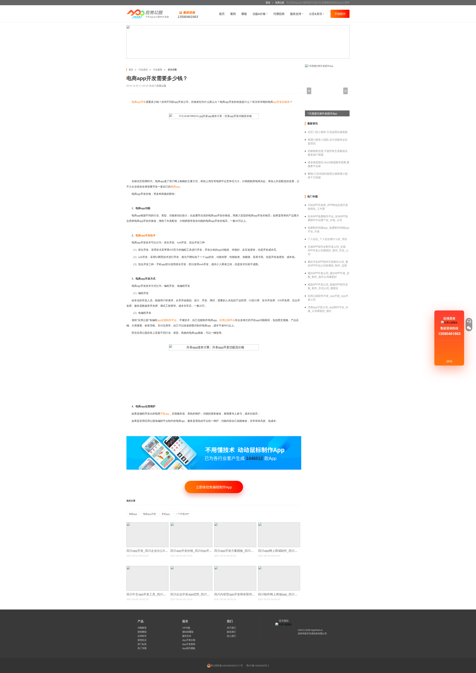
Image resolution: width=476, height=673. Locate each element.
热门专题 (142, 648)
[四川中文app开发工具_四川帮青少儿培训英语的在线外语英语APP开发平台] (147, 567)
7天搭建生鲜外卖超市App (322, 113)
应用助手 (142, 635)
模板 (244, 14)
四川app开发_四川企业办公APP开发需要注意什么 (160, 550)
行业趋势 (157, 69)
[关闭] (449, 361)
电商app (133, 513)
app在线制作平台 (167, 320)
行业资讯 (143, 69)
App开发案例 (188, 644)
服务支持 (296, 14)
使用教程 (142, 631)
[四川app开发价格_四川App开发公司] (191, 524)
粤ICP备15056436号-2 (257, 665)
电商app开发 (149, 513)
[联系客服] (469, 321)
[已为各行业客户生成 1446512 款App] (213, 437)
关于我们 (231, 627)
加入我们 (231, 635)
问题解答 (142, 627)
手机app (166, 513)
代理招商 (278, 14)
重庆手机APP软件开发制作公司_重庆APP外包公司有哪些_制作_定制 (328, 263)
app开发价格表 (281, 102)
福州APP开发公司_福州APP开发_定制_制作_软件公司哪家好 (328, 275)
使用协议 (142, 640)
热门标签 (142, 644)
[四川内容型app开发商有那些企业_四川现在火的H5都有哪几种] (235, 567)
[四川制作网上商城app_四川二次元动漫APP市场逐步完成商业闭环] (279, 567)
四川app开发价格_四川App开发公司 (194, 550)
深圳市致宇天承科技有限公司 (312, 633)
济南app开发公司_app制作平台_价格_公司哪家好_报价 (328, 309)
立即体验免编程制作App (214, 487)
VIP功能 (186, 627)
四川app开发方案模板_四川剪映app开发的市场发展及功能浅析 (256, 550)
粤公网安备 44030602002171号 (227, 665)
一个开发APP (182, 513)
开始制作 (340, 14)
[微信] (469, 328)
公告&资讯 (316, 14)
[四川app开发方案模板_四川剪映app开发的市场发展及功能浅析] (235, 524)
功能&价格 (259, 14)
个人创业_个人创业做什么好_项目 (327, 239)
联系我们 (231, 631)
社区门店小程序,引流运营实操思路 (328, 132)
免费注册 (279, 2)
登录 (268, 2)
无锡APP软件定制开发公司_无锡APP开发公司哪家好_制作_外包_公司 (328, 250)
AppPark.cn (317, 629)
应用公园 (161, 85)
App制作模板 (188, 648)
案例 (233, 14)
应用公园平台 (227, 320)
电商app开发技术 (145, 235)
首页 (222, 14)
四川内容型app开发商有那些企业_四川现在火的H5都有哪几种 (255, 594)
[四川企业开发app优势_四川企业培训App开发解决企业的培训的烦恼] (191, 567)
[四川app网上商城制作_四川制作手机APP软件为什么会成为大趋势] (279, 524)
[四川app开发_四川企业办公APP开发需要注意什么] (147, 524)
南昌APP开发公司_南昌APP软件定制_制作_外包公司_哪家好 (328, 286)
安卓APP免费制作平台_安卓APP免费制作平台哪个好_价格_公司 (328, 218)
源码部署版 (187, 631)
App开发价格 (188, 640)
